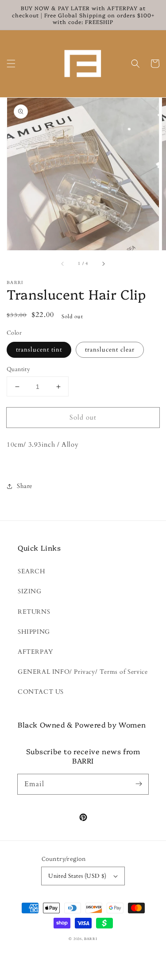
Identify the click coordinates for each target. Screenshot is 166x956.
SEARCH (32, 571)
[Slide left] (63, 263)
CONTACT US (41, 692)
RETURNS (34, 612)
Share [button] (24, 486)
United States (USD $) (77, 876)
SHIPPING (34, 632)
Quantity (18, 369)
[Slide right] (103, 263)
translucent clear (110, 349)
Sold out (83, 417)
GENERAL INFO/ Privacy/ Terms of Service (82, 672)
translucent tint (39, 349)
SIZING (30, 591)
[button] (11, 63)
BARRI (90, 938)
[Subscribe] (138, 784)
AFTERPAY (35, 652)
